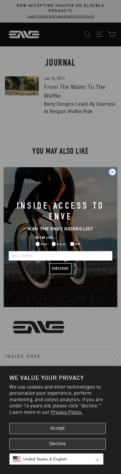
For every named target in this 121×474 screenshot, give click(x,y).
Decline (57, 443)
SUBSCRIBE (60, 268)
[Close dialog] (112, 171)
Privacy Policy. (67, 412)
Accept (57, 428)
